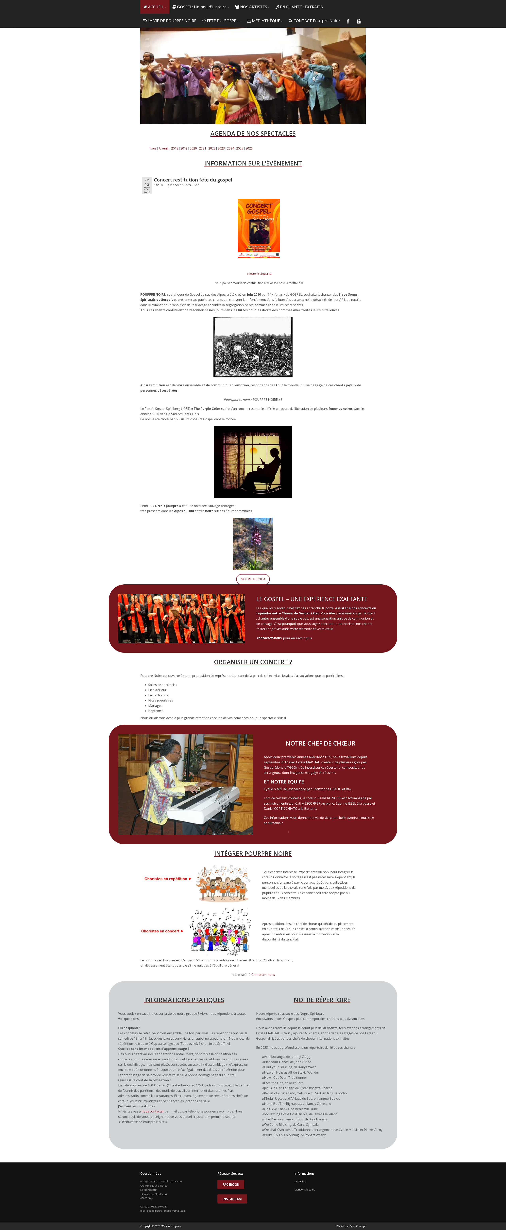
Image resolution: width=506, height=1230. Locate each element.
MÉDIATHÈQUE (266, 20)
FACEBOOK (231, 1184)
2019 (184, 148)
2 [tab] (255, 116)
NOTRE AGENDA (253, 579)
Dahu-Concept (357, 1226)
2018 (174, 148)
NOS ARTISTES (253, 6)
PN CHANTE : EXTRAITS (301, 6)
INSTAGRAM (232, 1199)
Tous (153, 148)
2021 (202, 148)
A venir (164, 148)
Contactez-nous (275, 832)
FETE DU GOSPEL (222, 20)
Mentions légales (305, 1189)
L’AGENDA (300, 1181)
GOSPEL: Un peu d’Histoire (202, 6)
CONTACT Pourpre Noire (317, 20)
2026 (249, 148)
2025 (239, 148)
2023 (221, 148)
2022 (211, 148)
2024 (230, 148)
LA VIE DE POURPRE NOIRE (172, 20)
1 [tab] (250, 116)
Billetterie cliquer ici (259, 274)
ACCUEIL (156, 6)
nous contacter (153, 1111)
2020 (193, 148)
